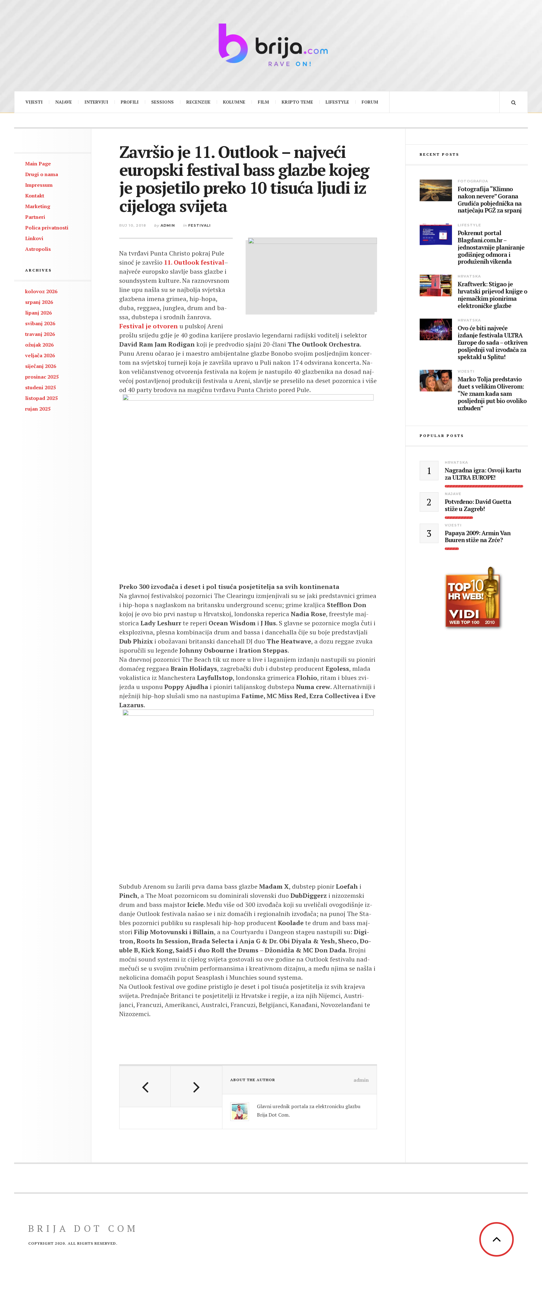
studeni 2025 (40, 387)
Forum (370, 102)
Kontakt (34, 195)
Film (263, 102)
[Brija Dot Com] (271, 44)
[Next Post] (196, 1086)
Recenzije (198, 102)
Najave (63, 102)
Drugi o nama (41, 174)
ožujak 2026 (39, 344)
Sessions (162, 102)
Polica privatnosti (46, 227)
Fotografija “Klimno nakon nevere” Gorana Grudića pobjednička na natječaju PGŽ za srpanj (490, 200)
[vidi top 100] (474, 599)
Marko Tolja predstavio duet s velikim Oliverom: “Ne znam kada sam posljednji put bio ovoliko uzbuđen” (492, 394)
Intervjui (96, 102)
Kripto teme (297, 102)
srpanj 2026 (39, 302)
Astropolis (38, 248)
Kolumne (234, 102)
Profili (130, 102)
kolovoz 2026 (41, 291)
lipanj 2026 (38, 312)
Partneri (35, 216)
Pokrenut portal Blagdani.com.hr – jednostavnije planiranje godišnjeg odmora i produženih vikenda (491, 247)
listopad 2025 (41, 398)
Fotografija (473, 181)
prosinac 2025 (42, 376)
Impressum (39, 184)
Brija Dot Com (83, 1228)
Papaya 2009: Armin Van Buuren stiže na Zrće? (477, 537)
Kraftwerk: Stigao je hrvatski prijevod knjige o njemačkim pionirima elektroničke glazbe (492, 295)
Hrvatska (469, 276)
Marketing (37, 206)
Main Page (38, 163)
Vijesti (34, 102)
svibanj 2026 (40, 323)
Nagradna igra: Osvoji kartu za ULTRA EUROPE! (483, 474)
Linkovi (34, 238)
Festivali (199, 225)
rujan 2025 (37, 408)
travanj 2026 (40, 334)
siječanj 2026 (40, 366)
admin (168, 225)
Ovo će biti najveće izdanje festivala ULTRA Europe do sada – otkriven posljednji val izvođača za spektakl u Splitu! (492, 342)
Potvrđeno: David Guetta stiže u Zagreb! (478, 505)
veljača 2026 (40, 355)
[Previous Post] (145, 1086)
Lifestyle (337, 102)
